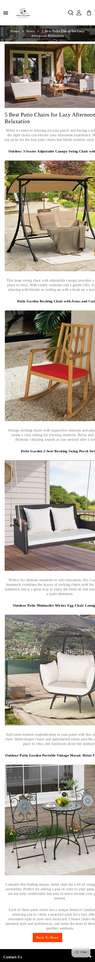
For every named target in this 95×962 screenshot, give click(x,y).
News (30, 31)
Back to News (47, 937)
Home (15, 31)
